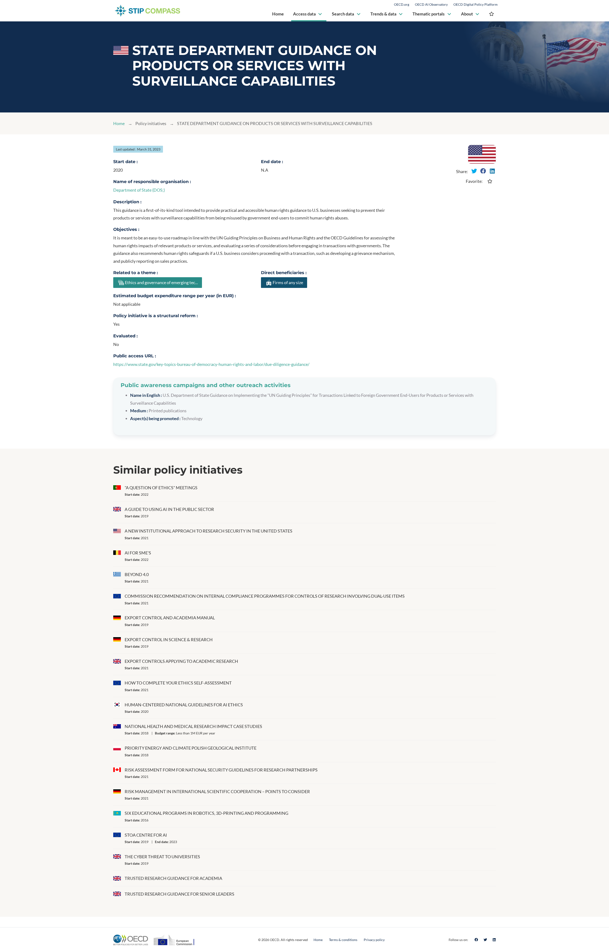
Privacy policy (374, 940)
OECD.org (401, 4)
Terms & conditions (343, 940)
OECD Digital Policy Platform (475, 4)
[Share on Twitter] (474, 171)
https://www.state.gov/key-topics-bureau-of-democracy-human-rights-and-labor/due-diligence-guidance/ (211, 364)
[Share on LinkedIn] (492, 171)
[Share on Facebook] (483, 171)
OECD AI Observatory (431, 4)
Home (119, 123)
